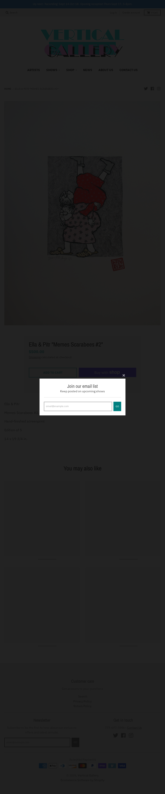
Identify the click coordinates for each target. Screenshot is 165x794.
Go (117, 406)
